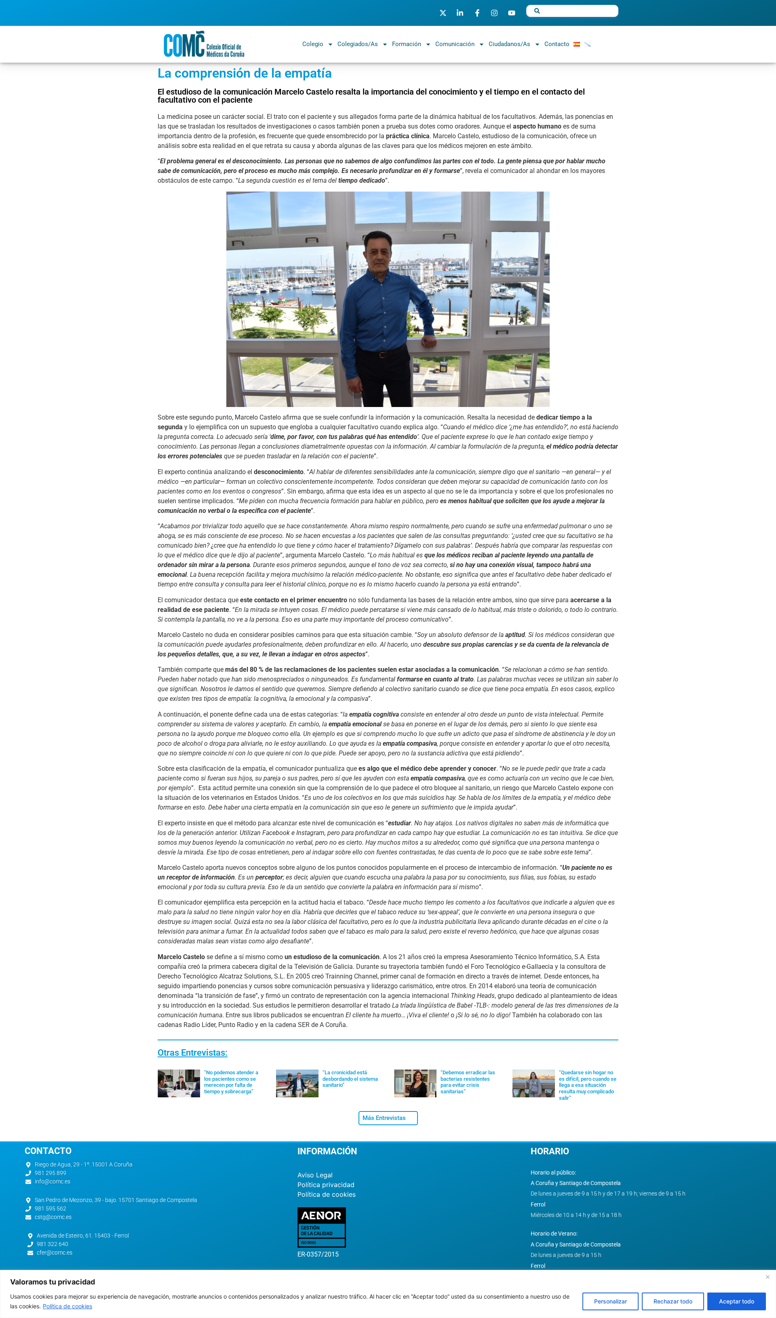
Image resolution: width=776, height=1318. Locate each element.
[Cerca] (767, 1277)
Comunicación (454, 44)
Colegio (312, 44)
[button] (388, 1118)
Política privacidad (325, 1185)
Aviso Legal (315, 1175)
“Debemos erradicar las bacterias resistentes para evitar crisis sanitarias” (468, 1081)
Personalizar (610, 1301)
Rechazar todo (673, 1301)
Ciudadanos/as (509, 44)
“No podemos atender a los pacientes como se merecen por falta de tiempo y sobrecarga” (231, 1081)
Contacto (556, 44)
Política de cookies (67, 1306)
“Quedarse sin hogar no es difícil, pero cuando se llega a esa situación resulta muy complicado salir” (587, 1085)
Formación (406, 44)
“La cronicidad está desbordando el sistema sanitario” (350, 1078)
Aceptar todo (736, 1301)
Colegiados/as (357, 44)
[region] (388, 1294)
